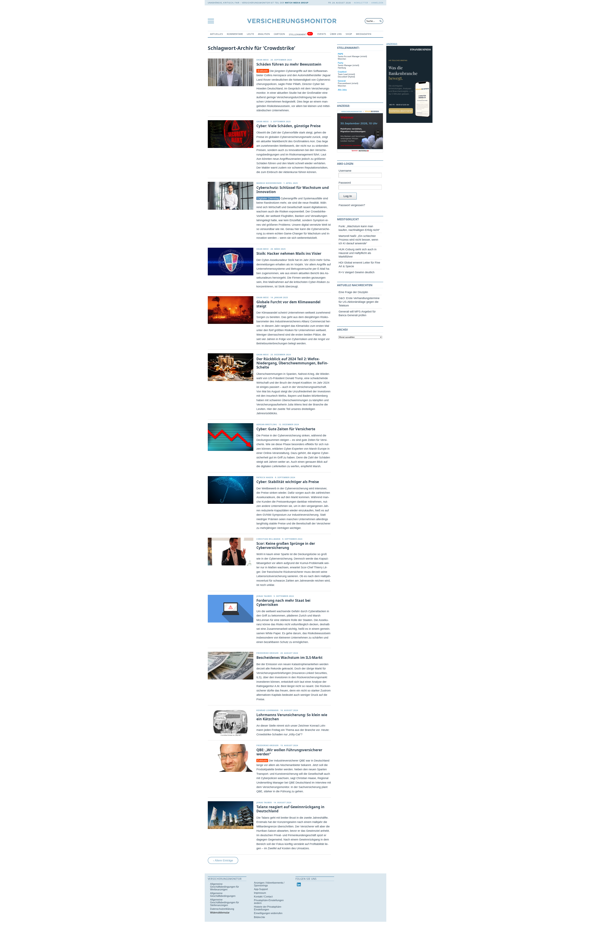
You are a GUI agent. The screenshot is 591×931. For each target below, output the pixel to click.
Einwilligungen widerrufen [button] (268, 913)
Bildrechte (259, 917)
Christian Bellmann (268, 539)
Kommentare (235, 33)
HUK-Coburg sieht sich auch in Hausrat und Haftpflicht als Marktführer (357, 253)
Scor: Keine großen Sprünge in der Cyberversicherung (285, 545)
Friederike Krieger (267, 653)
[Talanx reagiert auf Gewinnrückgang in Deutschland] (230, 815)
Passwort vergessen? (352, 205)
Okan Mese (262, 59)
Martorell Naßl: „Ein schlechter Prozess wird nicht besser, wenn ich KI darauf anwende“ (358, 239)
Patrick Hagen (264, 477)
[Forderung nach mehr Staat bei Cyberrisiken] (230, 609)
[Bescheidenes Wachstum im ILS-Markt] (230, 665)
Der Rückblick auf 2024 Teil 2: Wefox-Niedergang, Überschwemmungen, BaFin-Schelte (292, 363)
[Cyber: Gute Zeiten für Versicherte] (230, 437)
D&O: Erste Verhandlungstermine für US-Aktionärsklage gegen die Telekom (359, 301)
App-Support (261, 889)
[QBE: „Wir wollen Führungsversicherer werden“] (230, 758)
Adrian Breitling (266, 424)
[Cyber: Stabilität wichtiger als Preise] (230, 490)
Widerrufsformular (219, 912)
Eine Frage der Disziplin (353, 292)
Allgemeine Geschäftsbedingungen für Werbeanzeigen (224, 887)
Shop (349, 33)
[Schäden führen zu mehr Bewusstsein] (230, 72)
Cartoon (279, 33)
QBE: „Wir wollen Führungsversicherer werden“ (289, 752)
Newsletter (361, 3)
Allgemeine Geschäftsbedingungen (222, 894)
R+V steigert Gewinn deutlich (356, 272)
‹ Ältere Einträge (223, 860)
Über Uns (336, 33)
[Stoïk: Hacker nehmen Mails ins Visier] (230, 261)
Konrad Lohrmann (267, 710)
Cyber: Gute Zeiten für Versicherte (285, 429)
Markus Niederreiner (269, 183)
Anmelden (377, 3)
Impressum (260, 893)
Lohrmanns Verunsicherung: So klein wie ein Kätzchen (291, 716)
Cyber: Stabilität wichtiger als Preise (287, 481)
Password (345, 182)
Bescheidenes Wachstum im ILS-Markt (289, 657)
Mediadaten (363, 33)
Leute (250, 33)
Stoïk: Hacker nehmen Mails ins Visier (288, 253)
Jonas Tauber (264, 596)
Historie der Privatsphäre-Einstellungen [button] (268, 908)
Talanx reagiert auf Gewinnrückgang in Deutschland (290, 808)
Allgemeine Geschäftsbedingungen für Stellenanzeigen (224, 902)
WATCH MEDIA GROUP (296, 3)
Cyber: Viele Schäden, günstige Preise (288, 125)
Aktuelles (216, 33)
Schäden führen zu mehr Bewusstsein (288, 64)
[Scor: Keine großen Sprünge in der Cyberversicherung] (230, 551)
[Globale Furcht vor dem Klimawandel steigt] (230, 310)
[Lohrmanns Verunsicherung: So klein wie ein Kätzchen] (230, 723)
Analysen (264, 33)
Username (345, 170)
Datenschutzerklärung (222, 909)
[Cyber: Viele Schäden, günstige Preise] (230, 134)
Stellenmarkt (300, 34)
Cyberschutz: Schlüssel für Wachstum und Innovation (292, 189)
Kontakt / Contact (263, 896)
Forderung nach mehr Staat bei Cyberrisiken (283, 602)
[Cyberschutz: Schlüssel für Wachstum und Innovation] (230, 196)
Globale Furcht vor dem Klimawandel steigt (288, 304)
